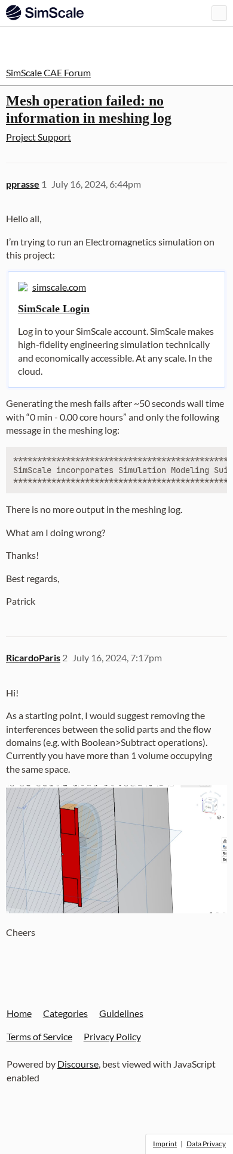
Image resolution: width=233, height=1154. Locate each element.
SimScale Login (54, 309)
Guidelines (121, 1013)
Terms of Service (39, 1036)
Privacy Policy (112, 1036)
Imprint (165, 1143)
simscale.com (59, 287)
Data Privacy (206, 1143)
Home (19, 1013)
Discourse (78, 1063)
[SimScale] (45, 12)
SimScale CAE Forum (48, 72)
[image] (116, 849)
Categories (65, 1013)
